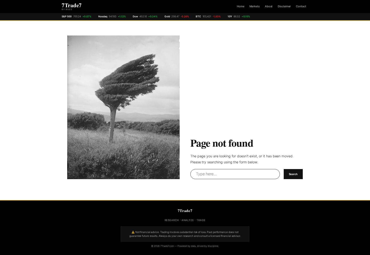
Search (293, 174)
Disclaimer (284, 6)
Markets (254, 6)
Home (240, 6)
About (269, 6)
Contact (301, 6)
